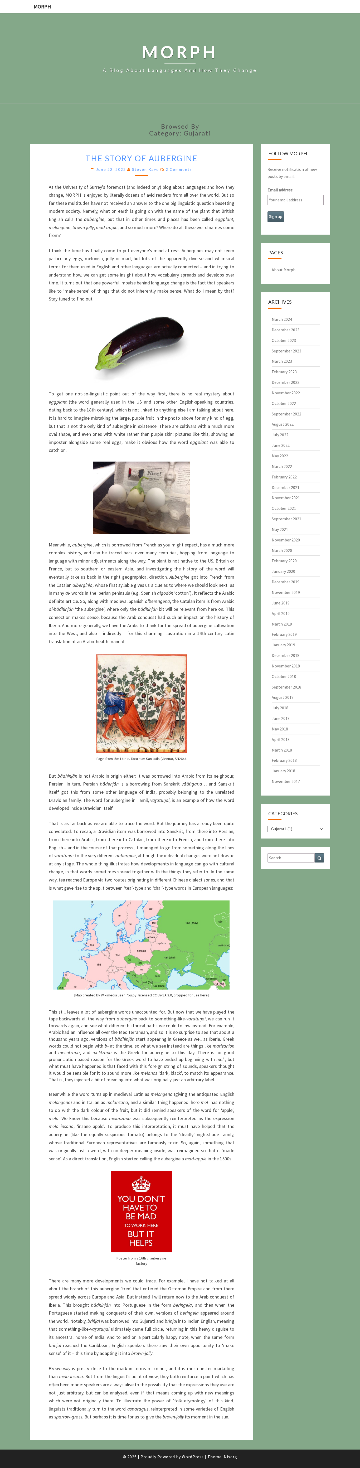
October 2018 (284, 676)
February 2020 (284, 560)
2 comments (179, 169)
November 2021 (286, 497)
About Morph (283, 269)
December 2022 (285, 382)
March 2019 (282, 624)
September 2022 (286, 413)
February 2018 (284, 760)
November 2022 (286, 392)
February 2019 (284, 634)
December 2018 (285, 655)
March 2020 (282, 550)
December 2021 (285, 487)
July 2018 (280, 707)
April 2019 (281, 613)
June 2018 (281, 718)
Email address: (280, 189)
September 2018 (286, 687)
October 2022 (284, 403)
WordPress (193, 1456)
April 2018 (281, 739)
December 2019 (285, 581)
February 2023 (284, 371)
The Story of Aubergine (141, 158)
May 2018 (280, 728)
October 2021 (284, 508)
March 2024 (282, 319)
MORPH (42, 6)
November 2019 (286, 592)
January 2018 (283, 770)
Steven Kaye (145, 169)
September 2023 (286, 350)
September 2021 (286, 518)
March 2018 (282, 750)
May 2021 (280, 529)
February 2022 (284, 476)
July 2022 (280, 434)
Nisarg (230, 1456)
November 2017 (286, 781)
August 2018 (283, 697)
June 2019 (281, 602)
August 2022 (283, 424)
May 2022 (280, 455)
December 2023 (285, 329)
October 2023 (284, 340)
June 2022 (281, 445)
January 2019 (283, 644)
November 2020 (286, 539)
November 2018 (286, 665)
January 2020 (283, 571)
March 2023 (282, 361)
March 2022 (282, 466)
